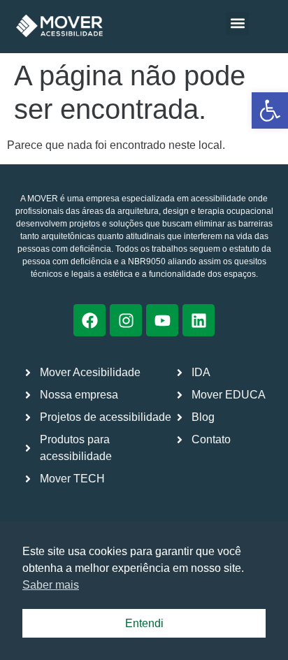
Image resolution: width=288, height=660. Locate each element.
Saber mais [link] (50, 585)
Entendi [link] (144, 623)
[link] (270, 110)
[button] (237, 23)
